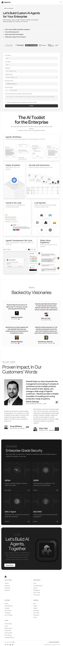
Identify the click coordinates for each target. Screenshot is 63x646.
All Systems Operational (54, 642)
